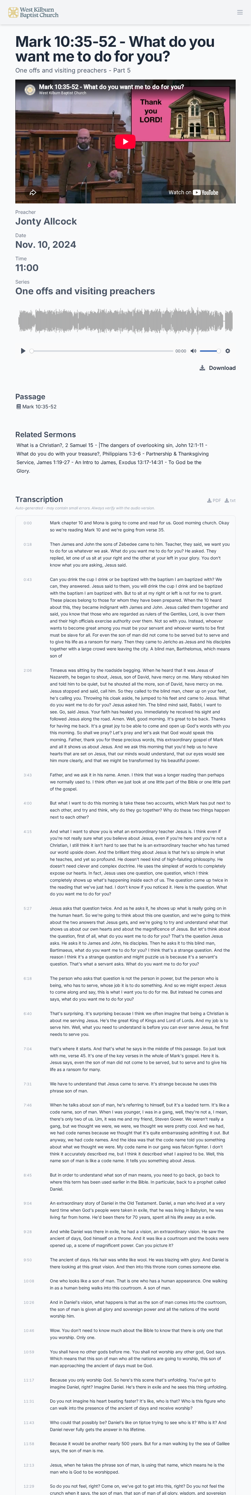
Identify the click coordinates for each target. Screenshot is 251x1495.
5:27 (28, 908)
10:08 (29, 1281)
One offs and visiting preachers (85, 290)
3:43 (28, 775)
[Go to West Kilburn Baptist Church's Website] (33, 12)
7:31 (28, 1084)
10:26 (29, 1302)
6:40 (28, 1013)
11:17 (29, 1380)
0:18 (28, 544)
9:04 (28, 1203)
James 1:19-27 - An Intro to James (76, 462)
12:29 (29, 1486)
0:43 (28, 579)
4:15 (28, 831)
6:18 (28, 978)
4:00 (28, 803)
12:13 (29, 1465)
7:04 (28, 1049)
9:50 (28, 1260)
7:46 (28, 1105)
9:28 (28, 1231)
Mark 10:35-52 (39, 407)
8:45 (28, 1175)
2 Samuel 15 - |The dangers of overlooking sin (118, 445)
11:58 (29, 1443)
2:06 (28, 670)
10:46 (29, 1330)
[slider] (101, 351)
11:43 (29, 1422)
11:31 (29, 1401)
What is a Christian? (39, 445)
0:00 (28, 523)
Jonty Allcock (46, 221)
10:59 (29, 1352)
